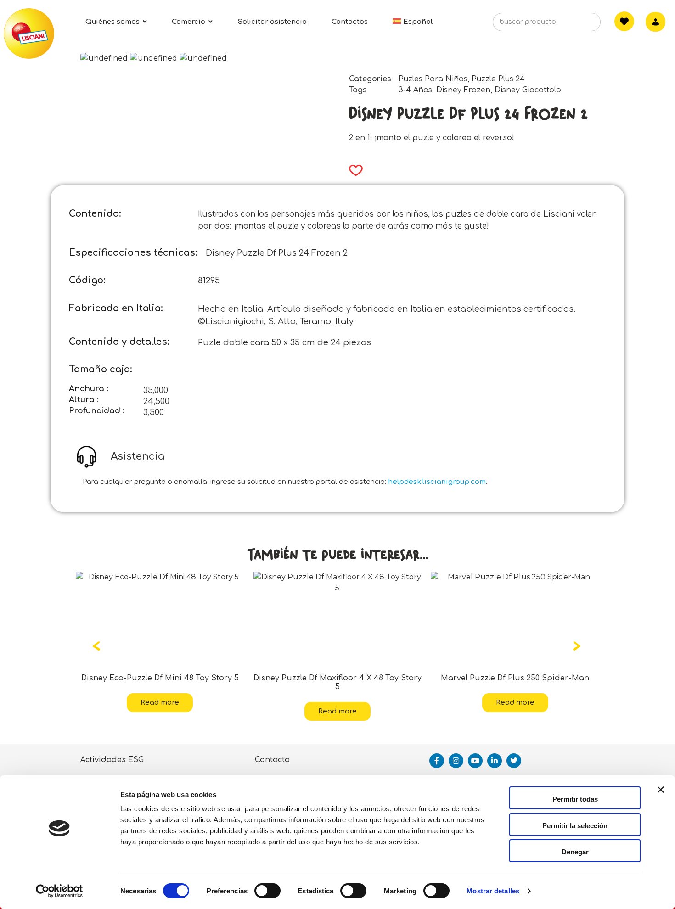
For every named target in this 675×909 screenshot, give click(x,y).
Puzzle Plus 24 (498, 79)
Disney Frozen (463, 90)
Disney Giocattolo (528, 90)
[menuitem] (412, 22)
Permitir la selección (575, 826)
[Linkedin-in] (494, 760)
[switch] (267, 890)
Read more (94, 703)
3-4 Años (415, 90)
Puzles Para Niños (433, 79)
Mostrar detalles (493, 891)
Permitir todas (575, 799)
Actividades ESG (112, 760)
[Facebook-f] (436, 760)
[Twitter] (513, 760)
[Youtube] (475, 760)
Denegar (575, 852)
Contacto (272, 760)
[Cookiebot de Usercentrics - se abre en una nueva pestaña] (59, 891)
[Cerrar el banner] (661, 797)
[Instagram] (456, 760)
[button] (353, 170)
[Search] (579, 24)
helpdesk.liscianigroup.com (437, 482)
